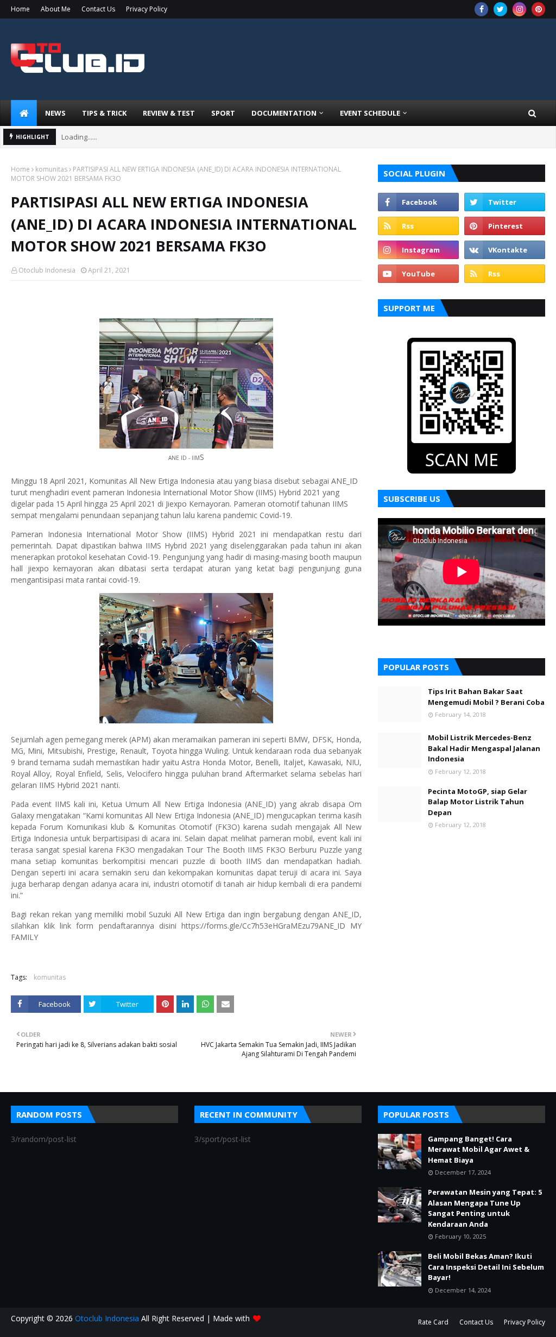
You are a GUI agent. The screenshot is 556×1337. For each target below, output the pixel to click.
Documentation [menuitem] (284, 113)
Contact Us (98, 9)
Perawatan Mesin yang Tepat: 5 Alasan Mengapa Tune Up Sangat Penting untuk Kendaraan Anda (485, 1208)
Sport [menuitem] (223, 113)
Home (20, 9)
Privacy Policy (146, 9)
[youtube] (418, 273)
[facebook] (481, 9)
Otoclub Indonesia (46, 270)
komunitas (51, 169)
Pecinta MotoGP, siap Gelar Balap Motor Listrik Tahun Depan (477, 801)
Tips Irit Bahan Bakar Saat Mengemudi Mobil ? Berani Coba (486, 696)
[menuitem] (24, 113)
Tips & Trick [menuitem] (104, 113)
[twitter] (500, 9)
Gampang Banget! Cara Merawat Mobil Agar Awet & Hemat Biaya (478, 1149)
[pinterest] (538, 9)
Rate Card (433, 1322)
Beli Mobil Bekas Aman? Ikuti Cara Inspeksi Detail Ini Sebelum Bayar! (486, 1266)
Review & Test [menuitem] (169, 113)
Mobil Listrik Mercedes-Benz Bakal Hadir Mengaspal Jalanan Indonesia (484, 748)
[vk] (504, 250)
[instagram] (519, 9)
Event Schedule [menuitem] (370, 113)
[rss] (418, 226)
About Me (56, 9)
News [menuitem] (55, 113)
